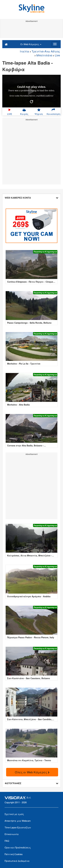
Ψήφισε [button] (39, 113)
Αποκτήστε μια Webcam (18, 820)
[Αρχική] (6, 44)
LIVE (9, 113)
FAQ (7, 840)
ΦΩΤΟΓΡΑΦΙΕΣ (13, 783)
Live (57, 55)
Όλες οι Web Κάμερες (31, 772)
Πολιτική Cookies (14, 854)
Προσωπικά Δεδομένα (17, 860)
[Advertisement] (31, 30)
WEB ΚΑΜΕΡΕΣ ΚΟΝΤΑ (18, 197)
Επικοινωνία (12, 834)
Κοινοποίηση (53, 113)
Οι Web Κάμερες (30, 44)
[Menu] (55, 44)
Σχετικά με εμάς (14, 814)
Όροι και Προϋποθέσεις (18, 847)
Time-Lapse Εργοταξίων (18, 827)
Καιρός (24, 113)
